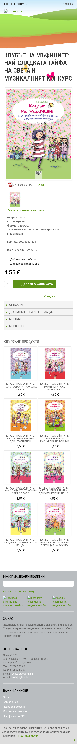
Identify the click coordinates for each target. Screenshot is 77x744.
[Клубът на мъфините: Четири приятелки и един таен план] (20, 415)
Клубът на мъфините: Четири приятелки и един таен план (20, 438)
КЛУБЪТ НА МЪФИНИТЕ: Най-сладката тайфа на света (21, 386)
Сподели (49, 296)
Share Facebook (68, 297)
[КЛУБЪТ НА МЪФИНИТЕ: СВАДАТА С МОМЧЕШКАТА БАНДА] (20, 519)
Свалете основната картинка (26, 210)
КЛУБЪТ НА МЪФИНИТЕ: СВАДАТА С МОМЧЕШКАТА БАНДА (20, 542)
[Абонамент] (71, 584)
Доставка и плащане (15, 711)
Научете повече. (28, 735)
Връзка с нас (10, 702)
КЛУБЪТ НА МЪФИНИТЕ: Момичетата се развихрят (54, 386)
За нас (7, 697)
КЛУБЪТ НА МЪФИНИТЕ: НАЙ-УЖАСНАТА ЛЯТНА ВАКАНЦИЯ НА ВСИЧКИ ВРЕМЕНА (54, 544)
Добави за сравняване (24, 263)
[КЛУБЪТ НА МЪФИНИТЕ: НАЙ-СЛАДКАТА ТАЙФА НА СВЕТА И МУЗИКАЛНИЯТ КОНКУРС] (15, 199)
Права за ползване (14, 706)
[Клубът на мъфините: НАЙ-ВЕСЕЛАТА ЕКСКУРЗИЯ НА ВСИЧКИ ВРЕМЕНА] (54, 415)
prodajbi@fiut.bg (20, 677)
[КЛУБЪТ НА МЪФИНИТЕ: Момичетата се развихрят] (54, 363)
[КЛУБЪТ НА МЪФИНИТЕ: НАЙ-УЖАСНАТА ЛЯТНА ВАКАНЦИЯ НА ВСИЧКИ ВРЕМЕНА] (54, 519)
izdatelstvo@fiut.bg (22, 673)
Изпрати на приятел (60, 297)
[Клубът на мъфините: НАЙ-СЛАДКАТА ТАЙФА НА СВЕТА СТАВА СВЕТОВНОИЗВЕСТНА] (20, 467)
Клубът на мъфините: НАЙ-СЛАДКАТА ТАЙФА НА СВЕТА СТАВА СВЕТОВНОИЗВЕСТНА (21, 492)
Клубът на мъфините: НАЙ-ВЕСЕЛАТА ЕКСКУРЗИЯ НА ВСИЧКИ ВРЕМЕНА (54, 440)
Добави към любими (23, 259)
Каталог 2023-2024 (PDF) (18, 591)
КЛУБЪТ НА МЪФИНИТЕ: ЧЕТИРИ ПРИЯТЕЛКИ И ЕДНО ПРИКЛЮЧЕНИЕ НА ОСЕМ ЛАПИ (53, 492)
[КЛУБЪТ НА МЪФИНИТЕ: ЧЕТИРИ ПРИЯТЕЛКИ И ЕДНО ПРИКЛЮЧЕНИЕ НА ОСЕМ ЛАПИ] (53, 467)
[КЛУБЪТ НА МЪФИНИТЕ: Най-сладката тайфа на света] (20, 363)
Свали (41, 184)
